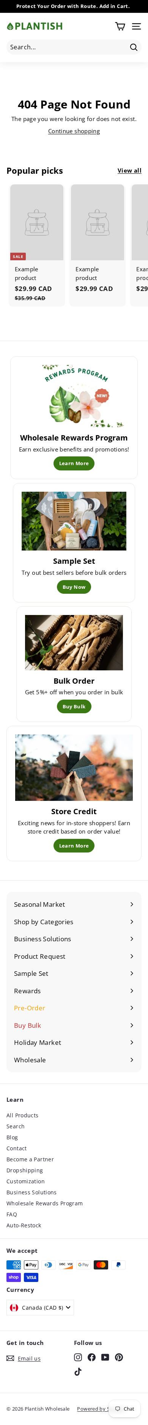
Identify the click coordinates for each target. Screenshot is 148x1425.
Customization (25, 1181)
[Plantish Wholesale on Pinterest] (119, 1357)
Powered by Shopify (101, 1408)
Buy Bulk (74, 706)
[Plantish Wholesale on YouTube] (105, 1357)
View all (130, 170)
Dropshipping (24, 1170)
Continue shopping (74, 131)
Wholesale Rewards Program (44, 1203)
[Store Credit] (74, 768)
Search (15, 1126)
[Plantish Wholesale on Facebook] (92, 1357)
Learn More (74, 463)
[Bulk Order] (74, 642)
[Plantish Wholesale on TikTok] (78, 1371)
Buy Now (74, 587)
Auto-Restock (23, 1225)
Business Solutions (31, 1192)
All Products (22, 1115)
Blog (12, 1137)
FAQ (11, 1214)
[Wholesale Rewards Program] (74, 396)
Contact (16, 1148)
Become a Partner (30, 1159)
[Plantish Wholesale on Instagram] (78, 1357)
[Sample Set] (74, 521)
